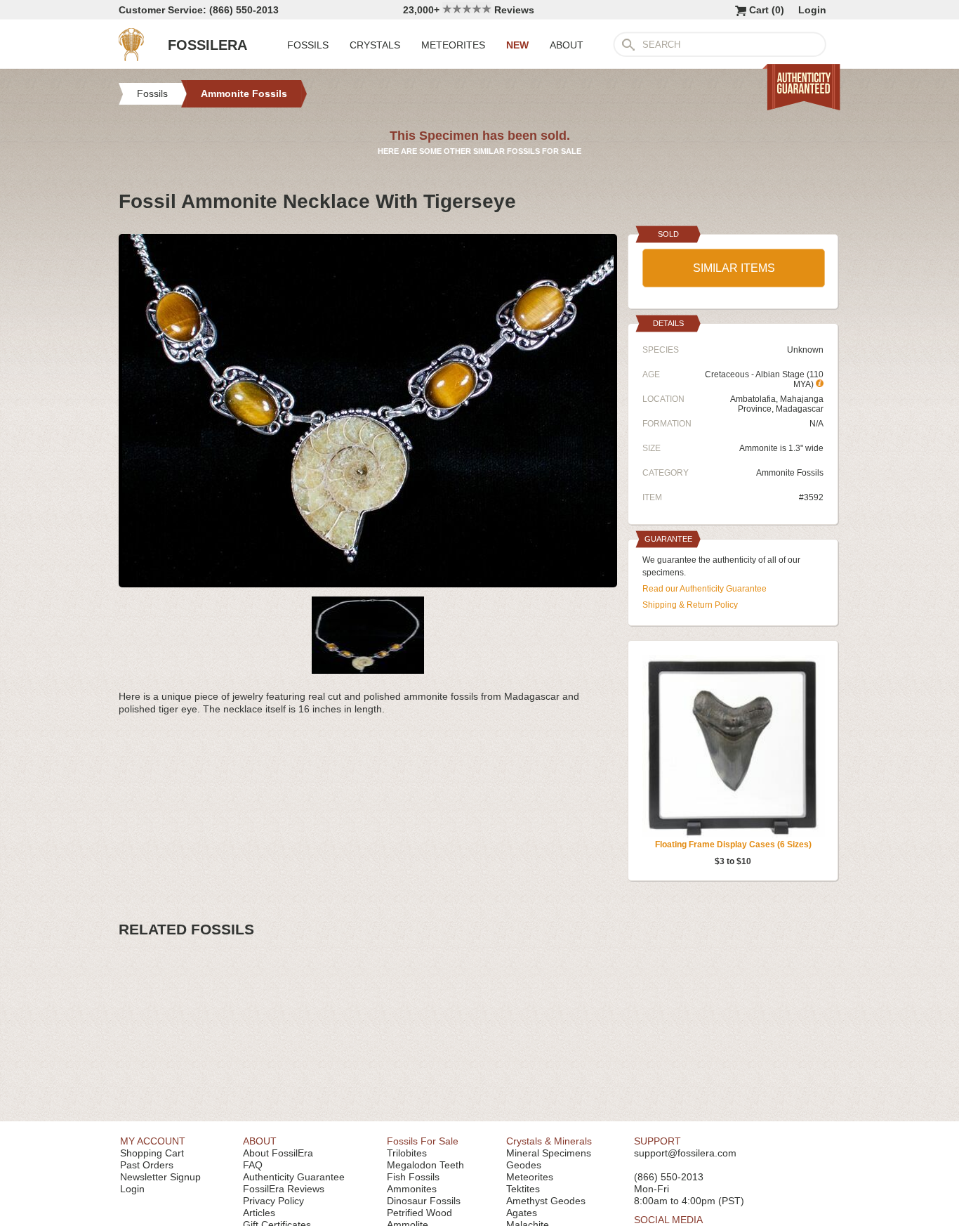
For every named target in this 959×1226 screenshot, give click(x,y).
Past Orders (146, 1164)
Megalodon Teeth (425, 1164)
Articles (259, 1212)
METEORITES (453, 45)
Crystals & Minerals (549, 1141)
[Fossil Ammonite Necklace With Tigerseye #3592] (368, 581)
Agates (521, 1212)
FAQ (253, 1164)
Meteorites (529, 1176)
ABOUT (566, 45)
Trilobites (407, 1153)
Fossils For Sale (422, 1141)
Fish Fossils (413, 1176)
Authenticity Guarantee (294, 1176)
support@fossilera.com (685, 1153)
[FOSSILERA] (131, 57)
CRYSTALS (375, 45)
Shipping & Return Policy (690, 605)
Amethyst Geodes (546, 1200)
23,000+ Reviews (468, 9)
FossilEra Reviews (283, 1188)
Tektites (523, 1188)
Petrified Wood (419, 1212)
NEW (517, 45)
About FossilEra (278, 1153)
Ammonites (412, 1188)
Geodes (523, 1164)
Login (812, 9)
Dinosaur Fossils (424, 1200)
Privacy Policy (273, 1200)
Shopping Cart (152, 1153)
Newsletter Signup (160, 1176)
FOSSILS (308, 45)
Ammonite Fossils (790, 473)
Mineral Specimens (548, 1153)
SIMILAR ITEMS (734, 268)
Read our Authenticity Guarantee (704, 589)
